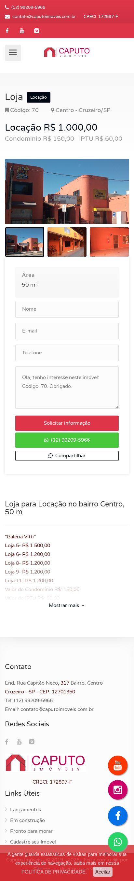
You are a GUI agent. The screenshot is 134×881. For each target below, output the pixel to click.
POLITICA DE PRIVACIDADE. (54, 871)
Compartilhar (70, 456)
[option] (67, 191)
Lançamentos (25, 810)
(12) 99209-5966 (70, 440)
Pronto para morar (31, 831)
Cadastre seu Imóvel (33, 842)
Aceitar (102, 871)
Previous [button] (23, 200)
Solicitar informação (67, 423)
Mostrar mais (64, 605)
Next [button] (110, 200)
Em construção (27, 820)
